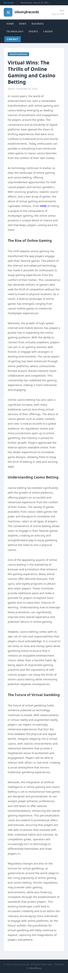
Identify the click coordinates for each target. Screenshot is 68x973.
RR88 (43, 206)
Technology (14, 31)
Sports (33, 31)
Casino (48, 31)
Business (38, 23)
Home (10, 23)
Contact (12, 39)
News (22, 23)
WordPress (36, 968)
